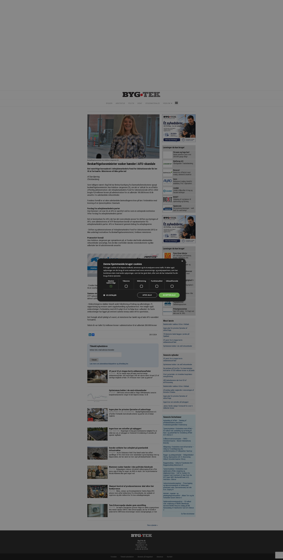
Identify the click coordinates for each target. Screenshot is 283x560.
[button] (109, 295)
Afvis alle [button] (147, 295)
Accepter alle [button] (169, 295)
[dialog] (141, 280)
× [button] (182, 261)
